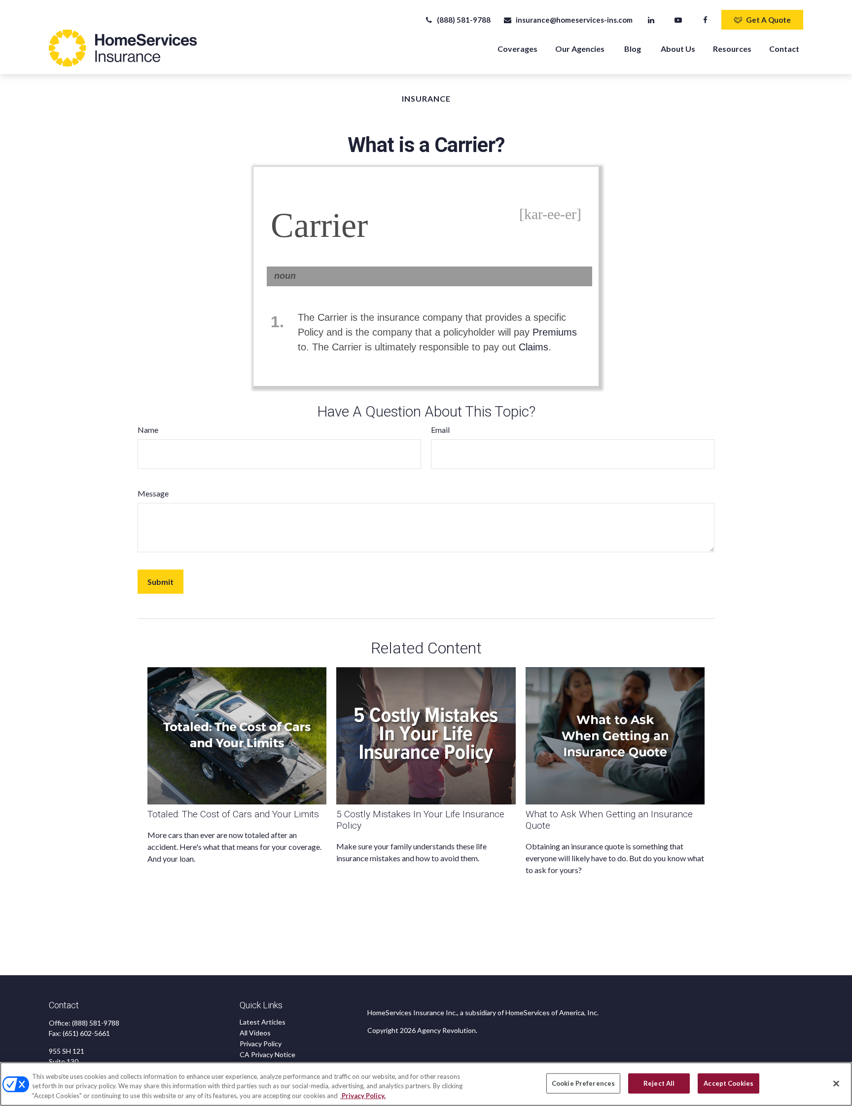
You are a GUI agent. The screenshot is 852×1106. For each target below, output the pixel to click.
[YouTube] (678, 20)
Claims (533, 347)
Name (148, 429)
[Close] (836, 1083)
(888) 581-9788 (464, 19)
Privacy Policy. (363, 1096)
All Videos (255, 1033)
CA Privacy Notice (267, 1054)
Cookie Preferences (583, 1083)
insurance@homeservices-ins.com (574, 19)
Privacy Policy (261, 1043)
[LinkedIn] (651, 20)
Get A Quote (768, 19)
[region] (426, 1084)
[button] (517, 48)
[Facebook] (705, 20)
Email (440, 429)
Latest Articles (262, 1022)
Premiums (554, 332)
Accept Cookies (728, 1083)
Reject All (658, 1083)
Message (153, 493)
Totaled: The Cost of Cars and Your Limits (233, 814)
